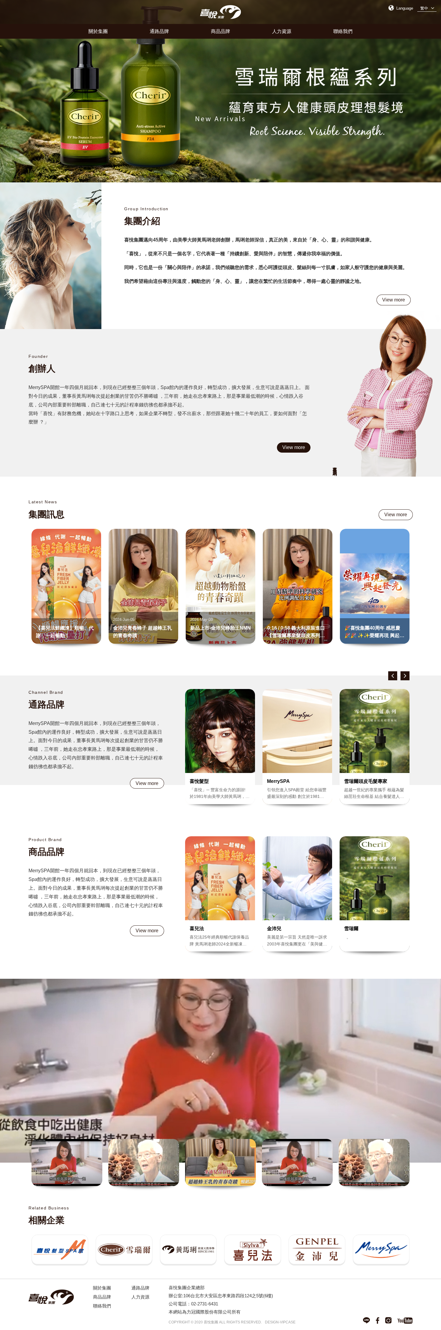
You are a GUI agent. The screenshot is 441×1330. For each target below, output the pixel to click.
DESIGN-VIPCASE (280, 1322)
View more (393, 299)
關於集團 (98, 31)
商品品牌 (220, 31)
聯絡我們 (342, 31)
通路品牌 (159, 31)
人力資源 (281, 31)
